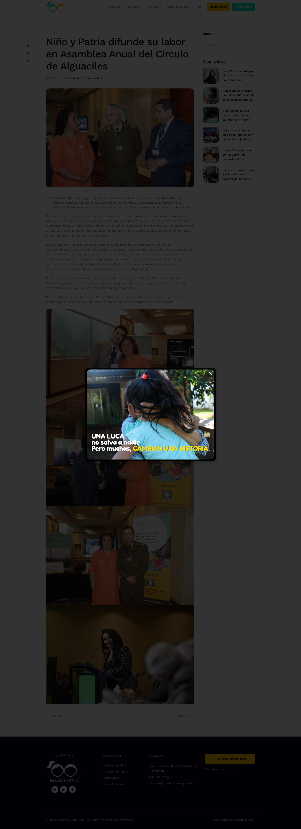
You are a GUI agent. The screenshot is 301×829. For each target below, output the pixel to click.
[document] (150, 414)
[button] (210, 373)
